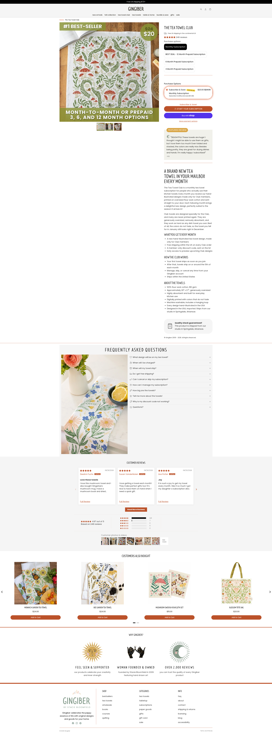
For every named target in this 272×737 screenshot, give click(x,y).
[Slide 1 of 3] (101, 127)
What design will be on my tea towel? (150, 357)
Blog (180, 718)
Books (105, 709)
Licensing (182, 713)
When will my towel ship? (144, 368)
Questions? (138, 407)
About (181, 700)
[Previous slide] (75, 489)
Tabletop (143, 700)
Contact (182, 705)
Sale (141, 722)
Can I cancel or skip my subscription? (150, 379)
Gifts (141, 713)
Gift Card (143, 718)
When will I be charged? (144, 362)
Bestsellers (107, 696)
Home (62, 20)
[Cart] (210, 9)
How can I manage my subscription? (150, 385)
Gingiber (67, 731)
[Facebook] (73, 723)
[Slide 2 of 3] (109, 127)
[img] (85, 470)
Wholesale (107, 705)
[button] (170, 37)
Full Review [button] (85, 501)
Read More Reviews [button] (136, 509)
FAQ (179, 696)
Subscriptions (145, 705)
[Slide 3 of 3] (118, 127)
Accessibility (184, 722)
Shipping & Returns (186, 709)
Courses (106, 713)
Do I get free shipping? (143, 373)
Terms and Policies (206, 731)
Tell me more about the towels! (147, 396)
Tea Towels (107, 700)
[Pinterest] (80, 723)
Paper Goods (145, 709)
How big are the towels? (144, 390)
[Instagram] (76, 723)
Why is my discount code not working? (151, 401)
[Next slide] (196, 489)
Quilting (105, 718)
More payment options (188, 121)
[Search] (201, 9)
